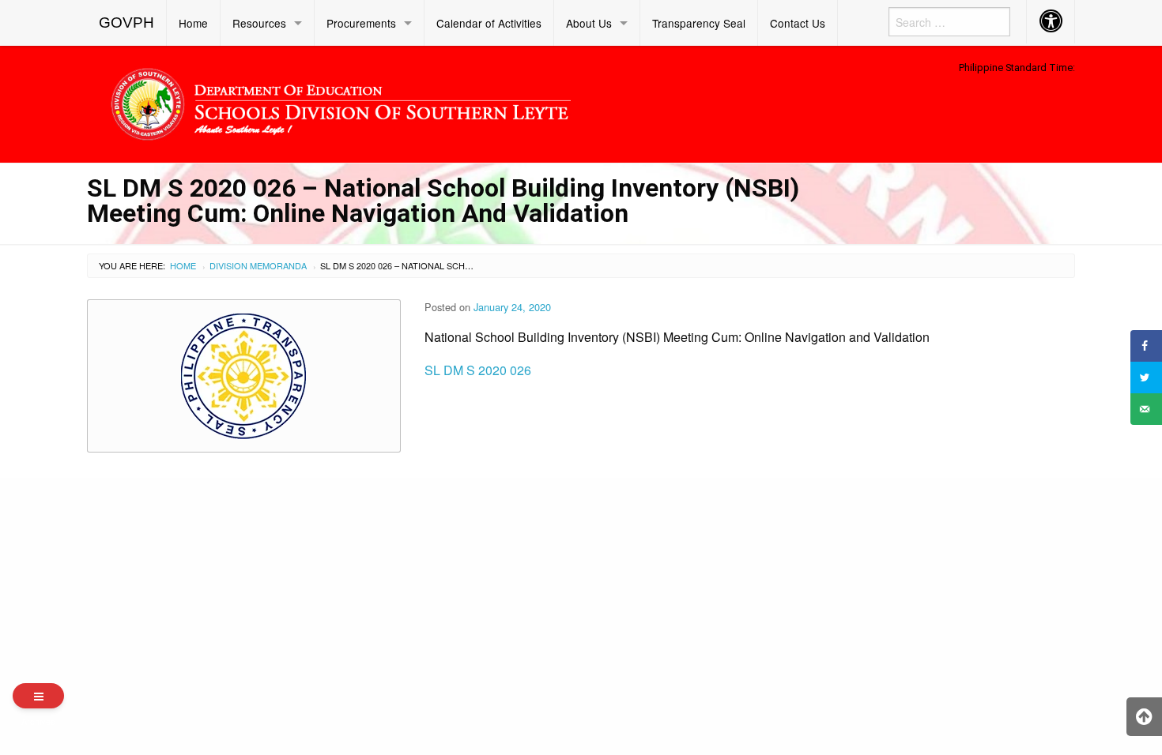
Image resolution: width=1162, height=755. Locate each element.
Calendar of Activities (488, 23)
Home (193, 23)
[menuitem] (127, 23)
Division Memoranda (258, 265)
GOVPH (126, 22)
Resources (259, 23)
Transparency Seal (698, 23)
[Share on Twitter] (1146, 377)
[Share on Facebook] (1146, 346)
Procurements (361, 23)
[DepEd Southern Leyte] (454, 101)
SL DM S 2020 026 (477, 370)
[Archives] (38, 695)
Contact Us (797, 23)
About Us (589, 23)
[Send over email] (1146, 409)
